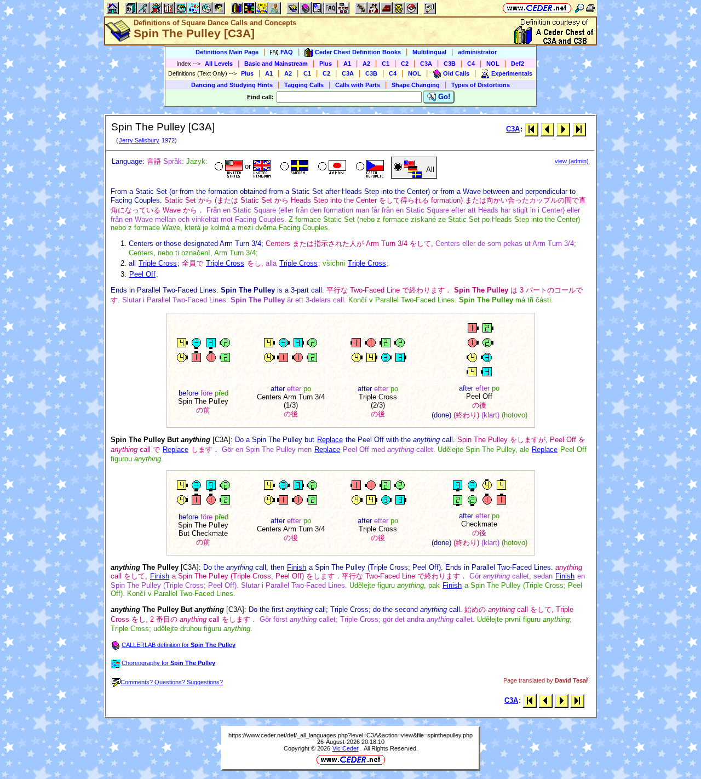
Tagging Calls (304, 85)
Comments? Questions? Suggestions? (171, 682)
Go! (443, 97)
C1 (385, 63)
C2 (405, 63)
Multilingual (429, 52)
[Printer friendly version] (590, 8)
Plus (325, 63)
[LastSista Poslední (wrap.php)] (579, 129)
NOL (492, 63)
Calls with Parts (357, 85)
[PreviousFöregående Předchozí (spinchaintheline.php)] (547, 129)
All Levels (219, 63)
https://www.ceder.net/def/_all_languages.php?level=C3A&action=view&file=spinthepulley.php (350, 735)
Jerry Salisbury (139, 140)
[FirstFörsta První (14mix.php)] (531, 129)
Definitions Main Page (227, 52)
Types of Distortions (480, 85)
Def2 (517, 63)
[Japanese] (331, 167)
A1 (347, 63)
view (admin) (572, 161)
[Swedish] (293, 167)
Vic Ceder (345, 748)
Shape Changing (416, 85)
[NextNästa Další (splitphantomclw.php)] (563, 129)
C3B (450, 63)
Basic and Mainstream (276, 63)
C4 (471, 63)
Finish (296, 567)
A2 (366, 63)
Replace (330, 440)
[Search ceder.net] (579, 8)
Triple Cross (158, 263)
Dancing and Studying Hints (232, 85)
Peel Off (142, 274)
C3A (426, 63)
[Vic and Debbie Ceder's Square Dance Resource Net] (537, 8)
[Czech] (369, 167)
